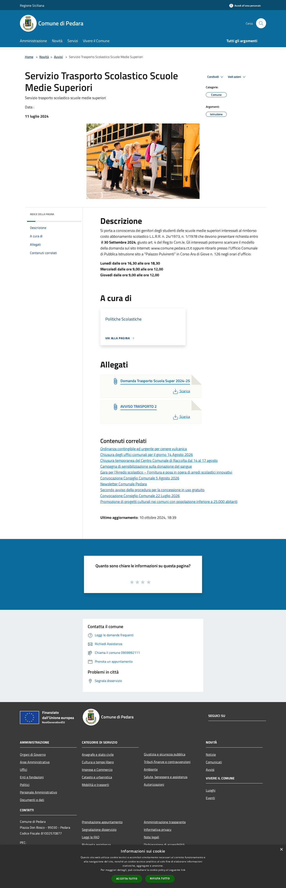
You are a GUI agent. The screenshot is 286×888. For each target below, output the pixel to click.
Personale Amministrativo (38, 792)
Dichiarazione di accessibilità (164, 844)
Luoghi (210, 790)
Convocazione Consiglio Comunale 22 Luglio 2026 (140, 496)
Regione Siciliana (32, 5)
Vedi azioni (235, 76)
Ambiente (151, 769)
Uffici (23, 769)
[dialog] (143, 866)
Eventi (210, 797)
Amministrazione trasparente (165, 821)
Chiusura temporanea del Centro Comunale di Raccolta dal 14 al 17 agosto (159, 460)
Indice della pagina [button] (42, 214)
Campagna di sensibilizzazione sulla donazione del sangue (146, 466)
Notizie (211, 754)
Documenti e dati (32, 799)
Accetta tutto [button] (126, 878)
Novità (44, 56)
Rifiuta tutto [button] (160, 878)
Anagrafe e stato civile (98, 754)
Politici (25, 784)
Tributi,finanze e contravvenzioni (167, 761)
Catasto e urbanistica (97, 777)
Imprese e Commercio (97, 769)
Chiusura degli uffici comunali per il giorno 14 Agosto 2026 (146, 454)
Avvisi (58, 56)
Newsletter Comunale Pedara (123, 484)
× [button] (281, 849)
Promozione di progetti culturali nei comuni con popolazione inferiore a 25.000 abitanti (168, 501)
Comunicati (214, 762)
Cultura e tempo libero (98, 762)
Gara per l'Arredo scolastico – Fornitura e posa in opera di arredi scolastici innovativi (166, 472)
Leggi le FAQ (90, 837)
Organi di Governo (33, 754)
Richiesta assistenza (96, 844)
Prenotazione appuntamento (102, 821)
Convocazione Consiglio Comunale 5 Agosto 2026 (139, 478)
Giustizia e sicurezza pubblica (164, 754)
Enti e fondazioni (32, 777)
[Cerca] (261, 23)
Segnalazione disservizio (99, 829)
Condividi (213, 76)
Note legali (151, 837)
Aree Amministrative (35, 762)
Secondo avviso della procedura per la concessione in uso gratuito (152, 490)
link (183, 870)
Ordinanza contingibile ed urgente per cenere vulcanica (143, 449)
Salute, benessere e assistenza (165, 776)
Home (29, 56)
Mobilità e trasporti (95, 784)
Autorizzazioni (154, 784)
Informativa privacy (157, 829)
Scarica (184, 390)
